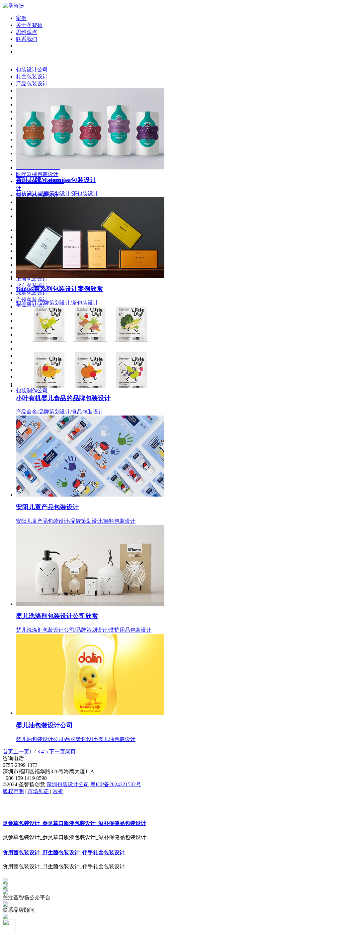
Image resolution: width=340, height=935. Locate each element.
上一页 (21, 751)
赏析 (57, 791)
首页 (8, 751)
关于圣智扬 (29, 25)
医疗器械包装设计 (37, 174)
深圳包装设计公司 (67, 784)
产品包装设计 (32, 83)
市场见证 (38, 791)
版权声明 (13, 791)
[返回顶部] (9, 930)
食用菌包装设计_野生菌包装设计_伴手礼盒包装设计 (64, 852)
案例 (21, 18)
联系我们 (26, 39)
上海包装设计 (32, 279)
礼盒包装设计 (32, 76)
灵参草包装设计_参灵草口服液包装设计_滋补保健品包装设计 (74, 823)
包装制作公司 (32, 390)
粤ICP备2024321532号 (115, 784)
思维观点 (26, 32)
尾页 (70, 751)
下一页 (57, 751)
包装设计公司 (32, 69)
